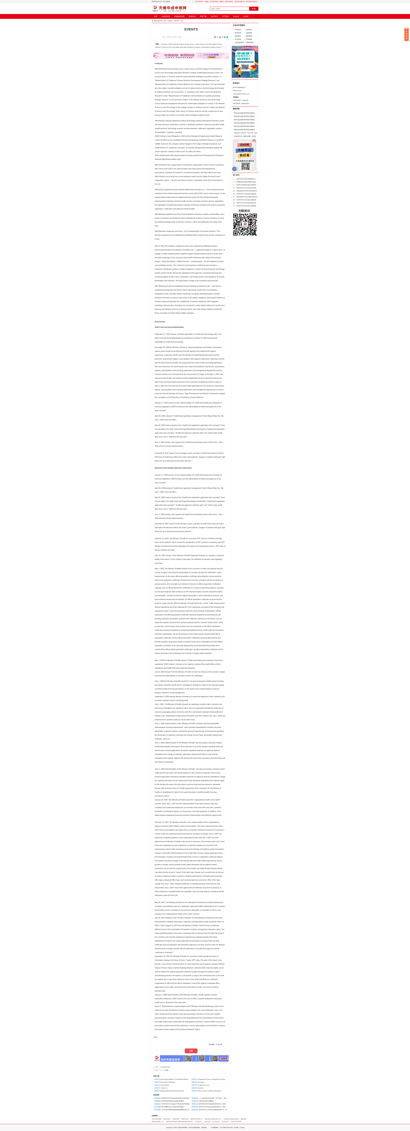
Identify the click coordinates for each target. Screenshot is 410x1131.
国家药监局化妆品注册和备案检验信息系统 (179, 1121)
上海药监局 (207, 1121)
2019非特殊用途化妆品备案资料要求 (172, 1101)
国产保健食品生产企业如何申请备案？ (173, 1107)
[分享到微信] (227, 37)
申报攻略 (249, 39)
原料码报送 (250, 42)
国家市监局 (184, 1119)
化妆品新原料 (239, 42)
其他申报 (192, 16)
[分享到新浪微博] (220, 37)
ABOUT (176, 21)
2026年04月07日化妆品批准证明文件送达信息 (175, 1098)
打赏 (191, 1051)
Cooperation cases (203, 1085)
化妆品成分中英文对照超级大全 (246, 179)
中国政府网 (175, 1119)
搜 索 (254, 9)
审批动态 (249, 29)
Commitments (165, 1067)
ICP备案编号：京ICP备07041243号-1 (222, 1127)
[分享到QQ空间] (217, 37)
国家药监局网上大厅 (158, 1121)
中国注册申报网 (156, 1119)
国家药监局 (166, 1119)
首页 (155, 16)
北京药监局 (224, 1121)
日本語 (245, 16)
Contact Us (164, 1088)
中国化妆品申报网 (236, 1121)
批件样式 (214, 16)
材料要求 (238, 36)
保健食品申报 (179, 16)
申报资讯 (238, 29)
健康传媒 (243, 1119)
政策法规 (238, 33)
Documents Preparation (168, 1082)
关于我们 (225, 16)
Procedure (201, 1082)
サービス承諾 (163, 1070)
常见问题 (238, 39)
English (236, 16)
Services (200, 1088)
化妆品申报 (165, 16)
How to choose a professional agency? (210, 1091)
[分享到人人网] (225, 37)
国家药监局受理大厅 (196, 1119)
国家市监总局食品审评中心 (213, 1119)
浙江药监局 (215, 1121)
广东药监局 (198, 1121)
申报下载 (203, 16)
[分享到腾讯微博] (222, 37)
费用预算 (249, 36)
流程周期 (249, 33)
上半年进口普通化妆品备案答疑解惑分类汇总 (175, 1109)
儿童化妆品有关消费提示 (206, 1101)
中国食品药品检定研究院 (231, 1119)
